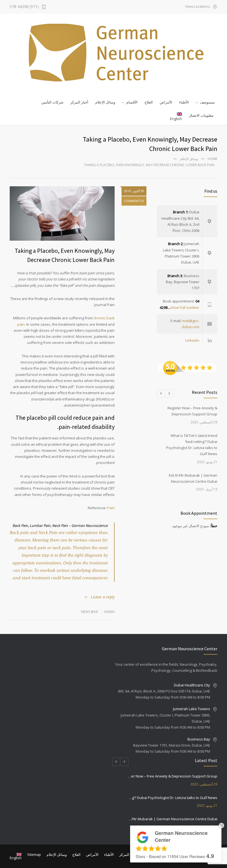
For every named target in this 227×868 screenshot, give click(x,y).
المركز (124, 854)
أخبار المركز (79, 102)
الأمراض (166, 102)
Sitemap (34, 854)
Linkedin (192, 340)
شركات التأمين (52, 102)
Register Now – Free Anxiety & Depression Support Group (172, 776)
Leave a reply (103, 596)
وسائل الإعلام (189, 158)
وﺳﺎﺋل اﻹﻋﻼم (105, 102)
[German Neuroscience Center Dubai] (113, 52)
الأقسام (132, 102)
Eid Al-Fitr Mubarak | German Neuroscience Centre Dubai (172, 818)
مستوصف (207, 102)
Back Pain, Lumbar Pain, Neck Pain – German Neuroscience (60, 525)
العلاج (149, 102)
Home (212, 158)
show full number (184, 307)
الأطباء (184, 102)
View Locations (197, 7)
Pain (111, 507)
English (176, 118)
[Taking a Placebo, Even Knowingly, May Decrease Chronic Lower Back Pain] (62, 213)
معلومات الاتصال (201, 115)
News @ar (89, 611)
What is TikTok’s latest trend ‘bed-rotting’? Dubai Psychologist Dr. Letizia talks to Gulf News (172, 797)
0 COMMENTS (134, 201)
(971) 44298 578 (24, 7)
